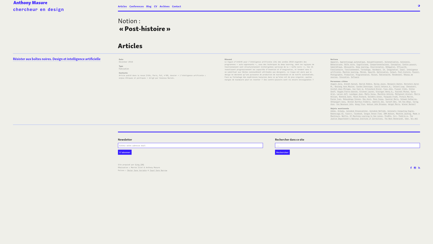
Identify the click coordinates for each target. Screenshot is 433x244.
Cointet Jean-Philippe (341, 89)
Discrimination (377, 67)
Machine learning (350, 72)
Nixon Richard (359, 96)
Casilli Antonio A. (382, 86)
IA (384, 69)
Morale (363, 72)
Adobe (333, 111)
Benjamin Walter (394, 84)
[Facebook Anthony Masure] (411, 166)
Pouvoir (415, 72)
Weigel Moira (394, 104)
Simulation (344, 77)
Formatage (365, 69)
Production (349, 74)
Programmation (362, 74)
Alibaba (341, 111)
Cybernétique (336, 67)
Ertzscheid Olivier (373, 89)
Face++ (348, 113)
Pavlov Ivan (336, 99)
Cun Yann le (357, 89)
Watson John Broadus (376, 104)
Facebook (358, 113)
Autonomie (405, 62)
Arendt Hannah (350, 84)
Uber (407, 118)
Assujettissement (375, 62)
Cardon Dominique (364, 86)
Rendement (397, 74)
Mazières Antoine (385, 94)
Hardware (376, 69)
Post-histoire (404, 72)
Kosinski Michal (402, 91)
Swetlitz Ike (378, 101)
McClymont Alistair (403, 94)
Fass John (388, 89)
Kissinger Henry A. (384, 91)
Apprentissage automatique (352, 62)
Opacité (371, 72)
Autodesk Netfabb (378, 111)
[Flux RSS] (419, 166)
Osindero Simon (375, 96)
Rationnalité (384, 74)
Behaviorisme (336, 64)
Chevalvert (411, 86)
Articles (122, 6)
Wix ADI (414, 118)
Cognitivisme (362, 64)
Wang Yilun (360, 104)
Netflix (345, 116)
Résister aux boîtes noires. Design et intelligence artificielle (56, 59)
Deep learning (362, 67)
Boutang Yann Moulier (344, 86)
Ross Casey (378, 99)
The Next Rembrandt (394, 118)
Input (402, 69)
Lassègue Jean (356, 94)
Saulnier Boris (391, 99)
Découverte (349, 67)
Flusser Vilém (401, 89)
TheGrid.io (403, 116)
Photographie (336, 74)
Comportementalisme (379, 64)
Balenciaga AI (337, 113)
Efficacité (401, 67)
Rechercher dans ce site (289, 139)
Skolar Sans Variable (137, 170)
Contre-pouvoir (409, 64)
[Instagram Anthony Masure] (415, 166)
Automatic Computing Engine (400, 111)
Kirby (139, 164)
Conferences (136, 6)
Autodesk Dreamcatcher (357, 111)
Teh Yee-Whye (404, 101)
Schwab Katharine (408, 99)
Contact (176, 6)
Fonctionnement (352, 69)
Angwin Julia (336, 84)
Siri (395, 116)
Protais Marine (406, 96)
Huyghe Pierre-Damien (347, 91)
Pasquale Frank (390, 96)
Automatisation (391, 62)
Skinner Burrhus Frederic (358, 101)
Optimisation (382, 72)
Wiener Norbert (409, 104)
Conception (396, 64)
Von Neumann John (344, 104)
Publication (124, 68)
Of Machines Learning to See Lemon (366, 116)
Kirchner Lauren (366, 91)
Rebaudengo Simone (352, 99)
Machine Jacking (403, 113)
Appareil (334, 62)
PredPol (388, 116)
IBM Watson (388, 113)
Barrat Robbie (365, 84)
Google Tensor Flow (373, 113)
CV (155, 6)
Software (355, 77)
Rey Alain (367, 99)
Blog (148, 6)
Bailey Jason (380, 84)
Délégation (390, 67)
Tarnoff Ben (391, 101)
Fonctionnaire (337, 69)
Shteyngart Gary (338, 101)
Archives (164, 6)
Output (393, 72)
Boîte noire (349, 64)
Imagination (392, 69)
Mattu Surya (370, 94)
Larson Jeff (342, 94)
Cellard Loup (398, 86)
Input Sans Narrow (158, 170)
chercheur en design (38, 9)
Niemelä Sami (345, 96)
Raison (374, 74)
